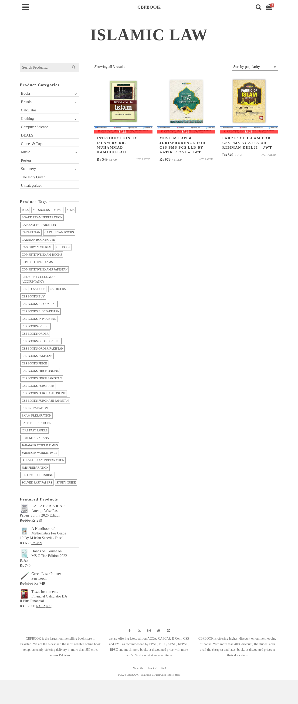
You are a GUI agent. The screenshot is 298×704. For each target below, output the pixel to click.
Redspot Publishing (37, 475)
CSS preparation (35, 408)
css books (58, 289)
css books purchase (38, 385)
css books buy (33, 296)
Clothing (27, 118)
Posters (26, 160)
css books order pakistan (42, 348)
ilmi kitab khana (35, 438)
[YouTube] (158, 630)
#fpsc (58, 210)
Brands (26, 102)
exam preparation (36, 415)
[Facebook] (129, 630)
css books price (34, 363)
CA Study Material (37, 247)
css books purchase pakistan (45, 400)
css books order (35, 333)
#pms (70, 210)
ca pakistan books (59, 232)
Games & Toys (32, 144)
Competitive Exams (37, 262)
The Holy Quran (33, 177)
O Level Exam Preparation (43, 460)
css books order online (41, 341)
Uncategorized (31, 185)
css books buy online (39, 304)
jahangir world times (40, 445)
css (24, 289)
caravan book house (38, 239)
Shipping (152, 668)
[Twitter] (139, 630)
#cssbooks (41, 210)
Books (25, 93)
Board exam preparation (42, 217)
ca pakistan (31, 232)
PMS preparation (35, 467)
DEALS (27, 135)
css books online (35, 326)
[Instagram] (149, 630)
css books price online (40, 371)
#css (25, 210)
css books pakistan (37, 356)
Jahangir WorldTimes (39, 452)
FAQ (163, 668)
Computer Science (34, 127)
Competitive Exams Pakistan (45, 269)
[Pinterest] (168, 630)
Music (25, 152)
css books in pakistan (39, 318)
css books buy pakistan (40, 311)
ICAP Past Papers (34, 430)
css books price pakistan (42, 378)
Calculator (28, 110)
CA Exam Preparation (39, 225)
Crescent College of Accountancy (39, 279)
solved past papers (37, 482)
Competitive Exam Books (42, 254)
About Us (137, 668)
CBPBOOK (63, 247)
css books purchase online (44, 393)
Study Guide (66, 482)
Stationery (28, 169)
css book (38, 289)
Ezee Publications (36, 423)
